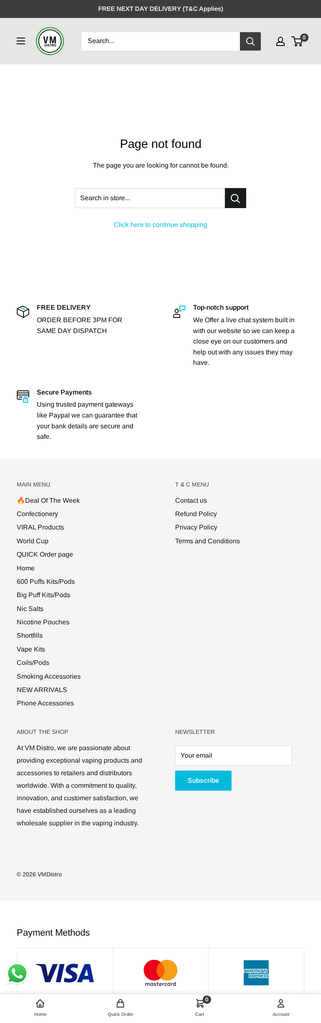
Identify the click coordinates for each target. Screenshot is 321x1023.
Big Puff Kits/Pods (43, 594)
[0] (297, 41)
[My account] (280, 41)
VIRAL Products (40, 527)
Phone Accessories (45, 703)
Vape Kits (31, 649)
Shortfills (30, 635)
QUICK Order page (45, 554)
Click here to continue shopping (160, 224)
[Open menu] (21, 41)
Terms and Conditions (207, 541)
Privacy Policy (196, 527)
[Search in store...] (235, 198)
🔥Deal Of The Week (48, 500)
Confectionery (37, 513)
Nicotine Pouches (43, 622)
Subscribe (203, 780)
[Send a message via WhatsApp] (17, 973)
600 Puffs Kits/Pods (46, 581)
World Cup (32, 541)
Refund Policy (196, 513)
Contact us (191, 500)
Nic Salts (30, 608)
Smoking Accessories (49, 676)
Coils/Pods (33, 662)
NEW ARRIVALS (42, 689)
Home (26, 568)
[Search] (250, 41)
